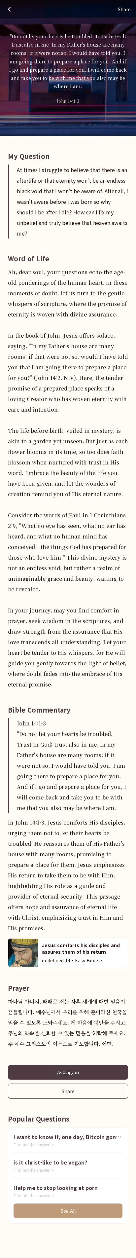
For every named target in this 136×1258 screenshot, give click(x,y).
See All (68, 1210)
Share (68, 1091)
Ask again (68, 1072)
